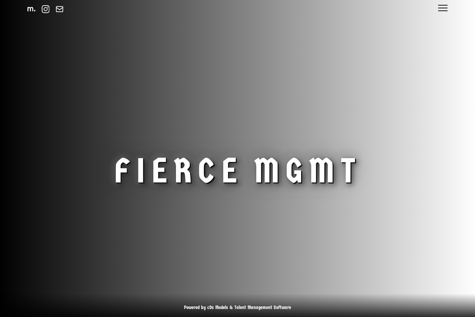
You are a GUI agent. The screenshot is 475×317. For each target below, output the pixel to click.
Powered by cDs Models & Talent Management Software (237, 307)
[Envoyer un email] (60, 9)
